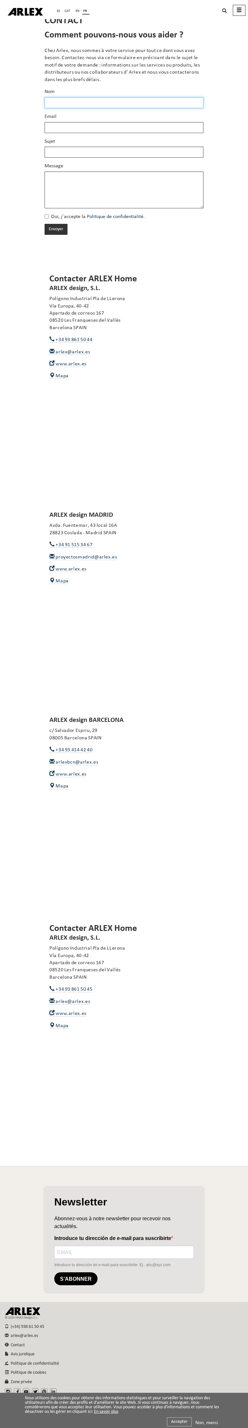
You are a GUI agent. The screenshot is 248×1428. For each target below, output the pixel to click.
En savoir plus (106, 1412)
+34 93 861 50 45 (74, 989)
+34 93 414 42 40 (74, 750)
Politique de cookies (27, 1372)
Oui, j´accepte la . (98, 216)
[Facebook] (17, 1391)
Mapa (62, 376)
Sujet (50, 141)
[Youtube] (26, 1391)
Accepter (179, 1421)
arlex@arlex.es (72, 352)
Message (54, 166)
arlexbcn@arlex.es (76, 762)
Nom (50, 91)
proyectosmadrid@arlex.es (86, 557)
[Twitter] (35, 1391)
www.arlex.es (71, 364)
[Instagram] (8, 1391)
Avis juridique (22, 1354)
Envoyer (56, 229)
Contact (17, 1345)
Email (51, 116)
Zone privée (20, 1382)
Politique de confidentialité (115, 216)
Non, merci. (207, 1422)
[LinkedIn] (53, 1391)
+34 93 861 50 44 (74, 339)
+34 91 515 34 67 (74, 544)
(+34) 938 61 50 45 (26, 1326)
